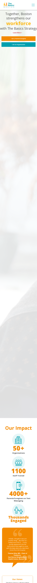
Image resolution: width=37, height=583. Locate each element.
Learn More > (17, 33)
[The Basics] (9, 5)
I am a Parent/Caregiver (18, 38)
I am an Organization (18, 44)
